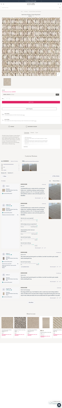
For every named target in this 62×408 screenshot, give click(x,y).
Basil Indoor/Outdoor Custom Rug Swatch (35, 11)
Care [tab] (36, 132)
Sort (50, 180)
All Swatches (26, 11)
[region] (29, 167)
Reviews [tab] (3, 173)
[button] (30, 16)
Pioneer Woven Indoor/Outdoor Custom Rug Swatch (7, 330)
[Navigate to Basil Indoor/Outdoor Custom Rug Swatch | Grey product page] (20, 322)
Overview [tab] (26, 132)
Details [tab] (32, 132)
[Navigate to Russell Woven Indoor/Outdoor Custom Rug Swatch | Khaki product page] (33, 322)
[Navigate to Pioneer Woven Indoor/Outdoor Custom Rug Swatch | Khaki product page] (7, 322)
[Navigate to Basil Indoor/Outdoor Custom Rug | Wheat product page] (46, 322)
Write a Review (57, 176)
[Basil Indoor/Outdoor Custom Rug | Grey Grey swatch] (41, 330)
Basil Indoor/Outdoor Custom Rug (45, 332)
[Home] (31, 4)
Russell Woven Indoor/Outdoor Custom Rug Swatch (32, 330)
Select (57, 94)
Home (22, 11)
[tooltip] (25, 267)
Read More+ (26, 146)
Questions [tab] (10, 173)
